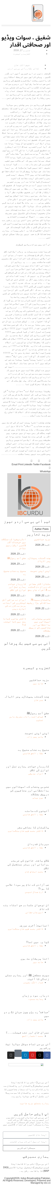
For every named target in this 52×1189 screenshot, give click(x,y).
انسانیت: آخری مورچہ (34, 925)
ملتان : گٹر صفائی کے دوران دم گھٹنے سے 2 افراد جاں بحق (39, 587)
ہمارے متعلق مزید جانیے (34, 1103)
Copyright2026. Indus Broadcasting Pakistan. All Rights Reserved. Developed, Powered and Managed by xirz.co (27, 1180)
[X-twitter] (39, 1055)
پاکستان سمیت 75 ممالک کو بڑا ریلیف (39, 601)
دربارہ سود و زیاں (35, 995)
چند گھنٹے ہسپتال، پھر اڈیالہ (39, 559)
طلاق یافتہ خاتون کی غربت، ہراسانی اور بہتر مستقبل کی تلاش (28, 864)
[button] (26, 25)
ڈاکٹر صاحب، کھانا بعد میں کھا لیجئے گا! (14, 621)
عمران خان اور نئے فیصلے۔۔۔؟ (27, 1032)
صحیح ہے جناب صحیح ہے (33, 749)
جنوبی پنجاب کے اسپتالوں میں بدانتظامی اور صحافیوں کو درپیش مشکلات (40, 624)
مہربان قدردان (38, 844)
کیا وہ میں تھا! (38, 942)
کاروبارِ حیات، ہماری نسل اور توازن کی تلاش (17, 587)
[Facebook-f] (47, 1055)
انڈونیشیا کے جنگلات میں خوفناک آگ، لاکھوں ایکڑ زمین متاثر (13, 544)
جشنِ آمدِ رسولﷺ (16, 558)
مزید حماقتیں (42, 539)
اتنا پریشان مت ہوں (35, 958)
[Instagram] (10, 1055)
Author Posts (42, 529)
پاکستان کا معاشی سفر (33, 827)
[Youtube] (32, 1055)
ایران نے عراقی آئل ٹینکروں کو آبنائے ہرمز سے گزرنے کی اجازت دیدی (14, 604)
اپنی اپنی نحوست (40, 571)
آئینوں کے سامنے (37, 810)
